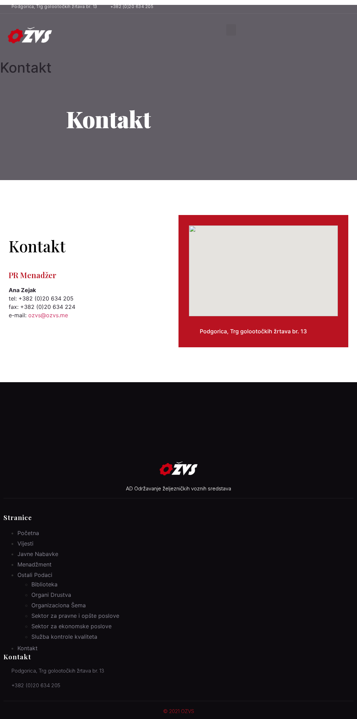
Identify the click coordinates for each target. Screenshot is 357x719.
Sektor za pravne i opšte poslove (75, 615)
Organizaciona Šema (58, 605)
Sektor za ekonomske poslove (71, 626)
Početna (28, 532)
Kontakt (27, 648)
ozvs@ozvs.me (48, 315)
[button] (231, 30)
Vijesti (25, 543)
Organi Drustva (51, 594)
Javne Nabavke (37, 553)
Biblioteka (44, 584)
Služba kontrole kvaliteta (64, 636)
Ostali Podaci (34, 574)
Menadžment (34, 564)
